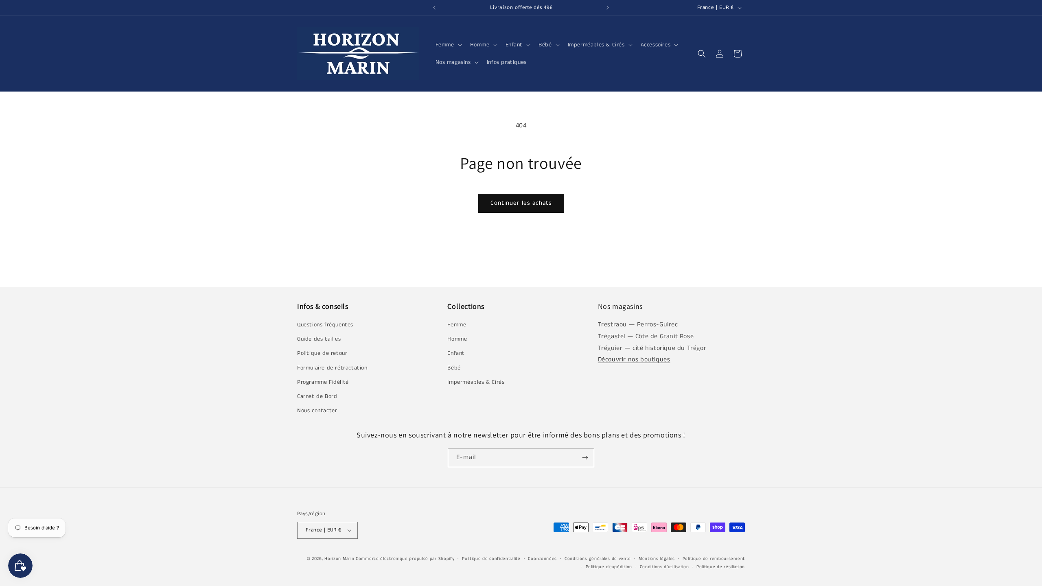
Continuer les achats (521, 203)
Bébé (453, 368)
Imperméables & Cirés (475, 382)
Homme (457, 339)
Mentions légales (657, 558)
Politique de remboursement (714, 558)
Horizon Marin (339, 558)
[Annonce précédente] (434, 7)
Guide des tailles (319, 339)
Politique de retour (322, 353)
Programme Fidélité (323, 382)
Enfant (456, 353)
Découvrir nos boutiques (634, 359)
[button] (448, 44)
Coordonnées (542, 558)
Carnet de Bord (317, 396)
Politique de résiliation (720, 567)
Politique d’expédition (609, 567)
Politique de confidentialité (491, 558)
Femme (456, 325)
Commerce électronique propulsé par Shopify (405, 558)
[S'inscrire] (585, 457)
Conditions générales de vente (598, 558)
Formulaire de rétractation (332, 368)
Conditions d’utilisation (664, 567)
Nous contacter (317, 411)
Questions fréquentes (325, 325)
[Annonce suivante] (608, 7)
